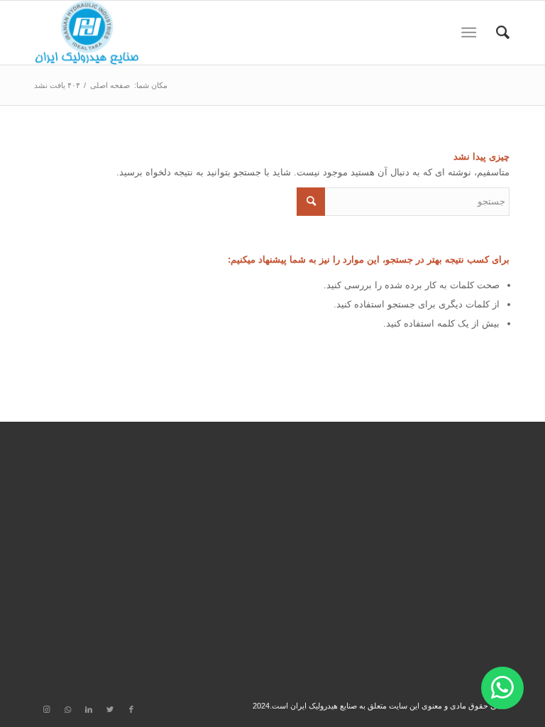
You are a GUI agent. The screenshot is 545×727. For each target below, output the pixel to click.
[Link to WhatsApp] (67, 709)
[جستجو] (496, 33)
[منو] (471, 32)
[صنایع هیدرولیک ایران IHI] (86, 33)
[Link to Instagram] (46, 709)
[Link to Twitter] (110, 709)
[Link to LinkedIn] (88, 709)
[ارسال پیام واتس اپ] (502, 688)
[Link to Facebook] (131, 709)
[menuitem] (496, 33)
